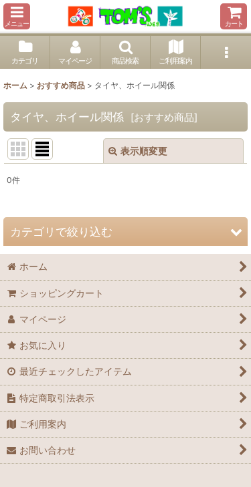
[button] (16, 16)
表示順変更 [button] (143, 150)
